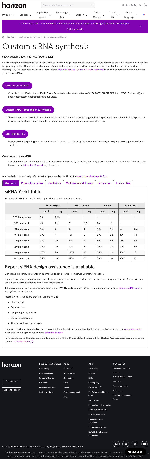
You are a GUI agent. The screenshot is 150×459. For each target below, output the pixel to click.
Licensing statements (96, 414)
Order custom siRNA (17, 85)
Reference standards (47, 387)
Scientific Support (33, 165)
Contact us (12, 381)
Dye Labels (54, 183)
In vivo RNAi (123, 183)
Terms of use (93, 400)
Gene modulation (46, 373)
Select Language (129, 15)
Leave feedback (11, 389)
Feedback (117, 381)
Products (6, 14)
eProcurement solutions (122, 377)
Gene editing (44, 368)
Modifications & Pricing (79, 183)
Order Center (96, 15)
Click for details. (75, 29)
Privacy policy (94, 387)
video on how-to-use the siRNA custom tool (81, 69)
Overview (10, 183)
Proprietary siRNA (32, 183)
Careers (67, 368)
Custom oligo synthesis (30, 37)
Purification (104, 183)
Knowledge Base (62, 15)
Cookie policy (93, 382)
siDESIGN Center (15, 134)
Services (24, 14)
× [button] (148, 453)
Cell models (43, 382)
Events (66, 387)
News (66, 382)
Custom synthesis (46, 392)
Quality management (72, 392)
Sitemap (91, 373)
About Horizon (69, 373)
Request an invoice (120, 386)
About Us (112, 15)
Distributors (68, 378)
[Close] (140, 26)
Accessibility (93, 368)
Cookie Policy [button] (136, 456)
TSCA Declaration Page (97, 427)
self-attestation (21, 341)
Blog (65, 397)
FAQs (90, 378)
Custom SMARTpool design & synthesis (28, 109)
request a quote (132, 329)
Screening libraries (46, 378)
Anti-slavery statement (97, 410)
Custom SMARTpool (129, 287)
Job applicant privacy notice (99, 405)
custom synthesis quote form (92, 176)
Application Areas (42, 15)
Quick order (117, 391)
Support (80, 14)
